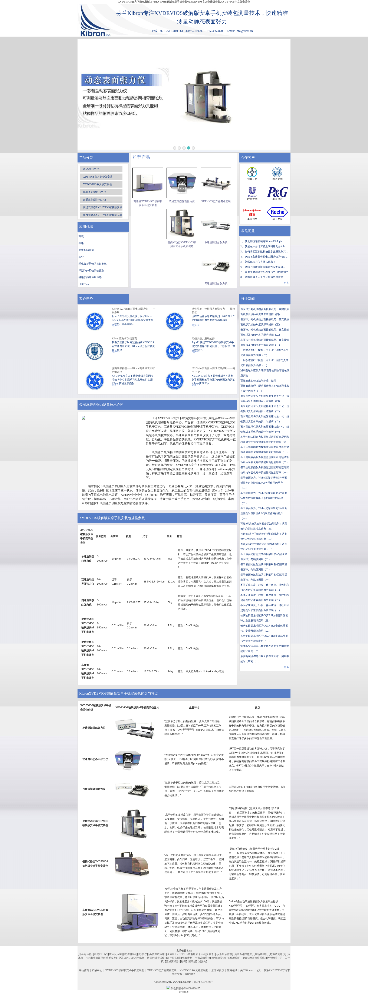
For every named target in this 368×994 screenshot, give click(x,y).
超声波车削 (173, 957)
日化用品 (84, 284)
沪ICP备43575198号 (203, 981)
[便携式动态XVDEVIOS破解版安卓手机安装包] (182, 224)
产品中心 (97, 970)
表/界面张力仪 (91, 169)
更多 (286, 282)
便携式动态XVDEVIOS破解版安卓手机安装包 (182, 244)
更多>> (196, 325)
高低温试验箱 (157, 954)
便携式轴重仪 (202, 957)
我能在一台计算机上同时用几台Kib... (265, 246)
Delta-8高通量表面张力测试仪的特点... (266, 256)
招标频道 (91, 957)
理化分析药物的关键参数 (93, 263)
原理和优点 (217, 970)
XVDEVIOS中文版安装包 (97, 184)
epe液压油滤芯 (224, 954)
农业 (81, 256)
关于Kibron (246, 970)
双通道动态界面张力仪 (182, 201)
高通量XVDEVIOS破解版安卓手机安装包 (148, 203)
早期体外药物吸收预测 (91, 270)
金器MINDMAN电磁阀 (131, 957)
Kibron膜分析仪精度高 (124, 338)
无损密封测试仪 (156, 957)
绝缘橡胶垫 (218, 957)
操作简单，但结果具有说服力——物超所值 (213, 310)
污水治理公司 (274, 957)
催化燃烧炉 (233, 957)
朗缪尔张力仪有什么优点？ (260, 261)
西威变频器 (172, 961)
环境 (81, 236)
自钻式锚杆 (261, 954)
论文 (258, 970)
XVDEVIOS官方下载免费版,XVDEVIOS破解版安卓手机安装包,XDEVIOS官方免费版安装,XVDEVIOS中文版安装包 (184, 1)
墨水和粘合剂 (86, 250)
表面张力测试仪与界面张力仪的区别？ (266, 272)
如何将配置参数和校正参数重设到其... (266, 251)
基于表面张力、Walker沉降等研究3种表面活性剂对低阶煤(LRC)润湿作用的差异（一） (263, 513)
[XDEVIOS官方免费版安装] (216, 183)
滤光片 (202, 961)
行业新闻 (248, 298)
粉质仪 (143, 954)
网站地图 (190, 974)
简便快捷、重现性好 (203, 338)
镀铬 (81, 243)
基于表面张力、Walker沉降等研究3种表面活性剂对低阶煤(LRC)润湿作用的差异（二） (263, 498)
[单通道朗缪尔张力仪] (216, 224)
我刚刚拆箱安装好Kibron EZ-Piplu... (264, 241)
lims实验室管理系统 (254, 957)
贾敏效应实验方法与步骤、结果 (258, 380)
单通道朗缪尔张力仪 (94, 192)
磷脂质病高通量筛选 (90, 277)
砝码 (183, 961)
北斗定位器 (85, 954)
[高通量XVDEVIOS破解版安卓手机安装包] (148, 183)
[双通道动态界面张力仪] (182, 183)
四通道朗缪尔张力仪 (94, 199)
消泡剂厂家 (100, 954)
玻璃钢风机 (130, 954)
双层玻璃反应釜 (107, 957)
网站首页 (84, 970)
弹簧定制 (187, 957)
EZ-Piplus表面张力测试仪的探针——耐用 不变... (213, 370)
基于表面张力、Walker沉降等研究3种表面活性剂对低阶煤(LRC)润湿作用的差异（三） (263, 482)
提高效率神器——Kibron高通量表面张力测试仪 (133, 370)
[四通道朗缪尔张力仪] (216, 265)
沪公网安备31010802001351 (186, 988)
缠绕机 (192, 961)
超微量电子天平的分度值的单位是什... (266, 277)
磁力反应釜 (115, 954)
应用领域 (232, 970)
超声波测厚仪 (277, 954)
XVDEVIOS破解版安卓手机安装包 (124, 970)
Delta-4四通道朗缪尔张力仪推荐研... (265, 266)
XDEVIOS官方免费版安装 (97, 176)
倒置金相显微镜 (243, 954)
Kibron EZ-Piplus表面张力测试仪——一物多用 (133, 310)
